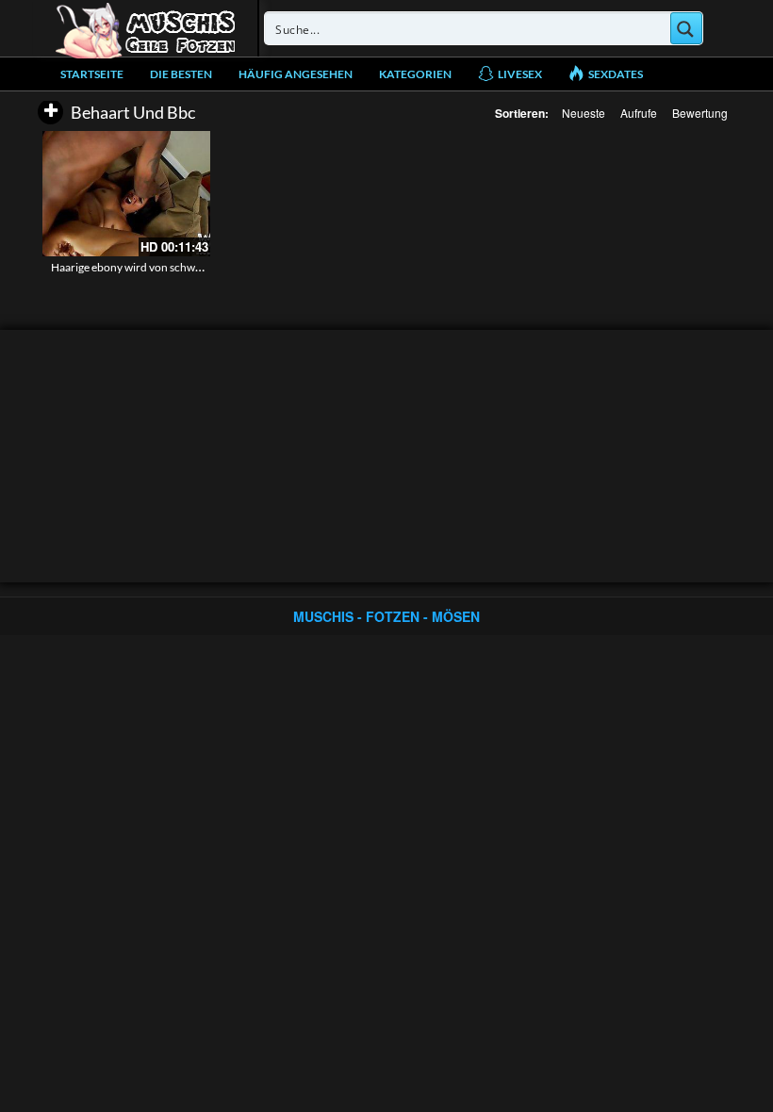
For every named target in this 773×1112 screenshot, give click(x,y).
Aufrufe (638, 113)
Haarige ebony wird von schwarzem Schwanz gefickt (179, 267)
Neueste (583, 113)
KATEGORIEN (415, 74)
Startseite (91, 74)
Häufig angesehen (295, 74)
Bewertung (700, 113)
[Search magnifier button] (686, 28)
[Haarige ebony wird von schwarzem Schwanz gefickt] (126, 193)
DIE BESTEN (181, 74)
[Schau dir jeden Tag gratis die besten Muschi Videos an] (145, 28)
